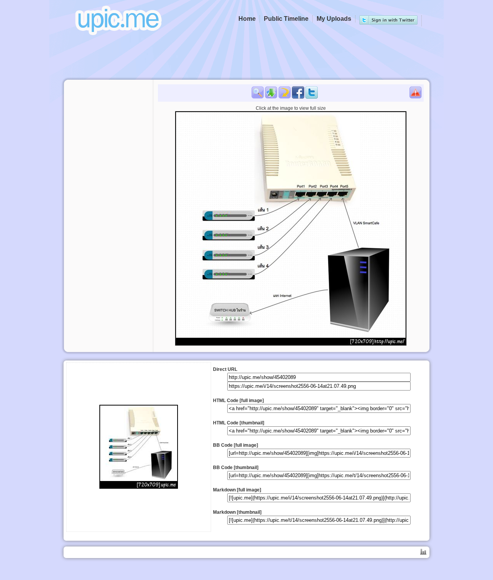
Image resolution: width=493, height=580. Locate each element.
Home (247, 18)
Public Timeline (286, 18)
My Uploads (334, 18)
